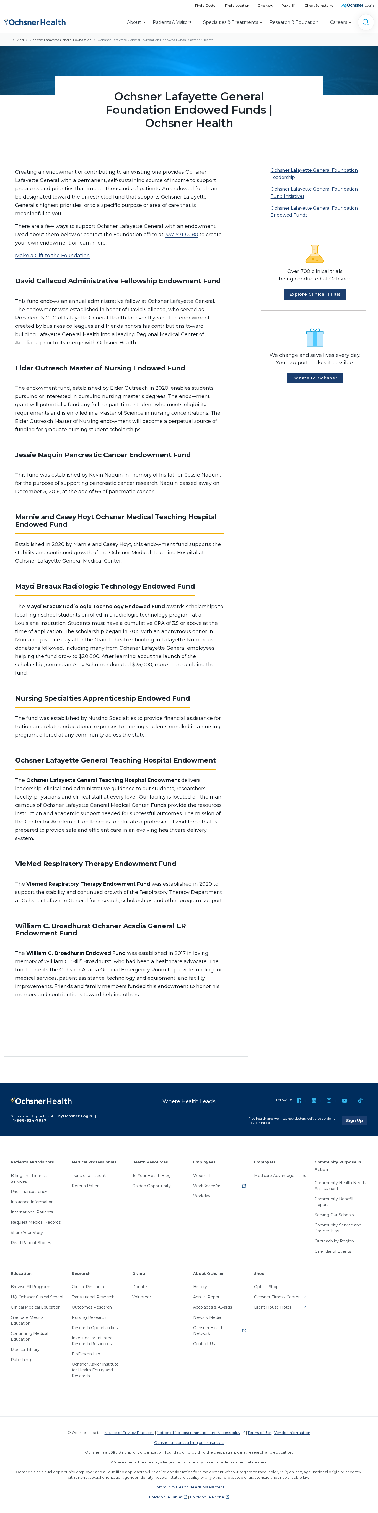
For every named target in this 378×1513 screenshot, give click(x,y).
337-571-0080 (181, 235)
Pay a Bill (288, 5)
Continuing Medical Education (29, 1336)
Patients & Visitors (172, 22)
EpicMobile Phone (207, 1497)
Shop (259, 1273)
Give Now (265, 5)
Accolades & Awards (212, 1307)
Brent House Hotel (272, 1307)
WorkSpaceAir (206, 1185)
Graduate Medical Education (28, 1320)
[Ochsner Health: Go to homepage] (35, 21)
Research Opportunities (95, 1327)
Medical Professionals (94, 1162)
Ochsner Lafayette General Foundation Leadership (314, 174)
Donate (139, 1286)
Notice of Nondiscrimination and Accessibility (198, 1432)
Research (81, 1273)
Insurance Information (32, 1201)
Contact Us (204, 1343)
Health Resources (150, 1162)
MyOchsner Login (74, 1116)
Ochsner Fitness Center (277, 1296)
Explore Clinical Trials (315, 294)
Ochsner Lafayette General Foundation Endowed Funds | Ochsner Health (155, 40)
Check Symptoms (319, 5)
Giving (18, 40)
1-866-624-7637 (29, 1120)
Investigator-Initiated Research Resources (92, 1340)
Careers (338, 22)
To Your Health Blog (151, 1175)
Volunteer (141, 1296)
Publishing (21, 1359)
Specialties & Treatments (230, 22)
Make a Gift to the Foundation (52, 256)
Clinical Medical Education (36, 1307)
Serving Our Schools (334, 1214)
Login (369, 5)
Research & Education (294, 22)
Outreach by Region (334, 1241)
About (134, 22)
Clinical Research (88, 1286)
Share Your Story (27, 1232)
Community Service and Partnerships (338, 1228)
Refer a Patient (86, 1185)
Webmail (201, 1175)
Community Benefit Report (334, 1201)
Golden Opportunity (151, 1185)
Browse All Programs (31, 1286)
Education (21, 1273)
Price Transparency (29, 1191)
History (200, 1286)
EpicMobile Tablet (166, 1497)
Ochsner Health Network (208, 1330)
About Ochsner (208, 1273)
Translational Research (93, 1296)
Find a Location (237, 5)
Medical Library (25, 1349)
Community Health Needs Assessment (340, 1185)
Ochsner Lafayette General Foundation (61, 40)
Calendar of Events (333, 1251)
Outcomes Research (92, 1307)
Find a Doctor (206, 5)
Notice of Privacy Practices (129, 1432)
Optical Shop (266, 1286)
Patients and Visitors (32, 1162)
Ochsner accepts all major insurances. (189, 1442)
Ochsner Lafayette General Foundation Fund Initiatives (314, 192)
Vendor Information (292, 1432)
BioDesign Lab (86, 1353)
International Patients (32, 1212)
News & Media (207, 1317)
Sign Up (356, 1120)
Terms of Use (259, 1432)
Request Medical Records (36, 1222)
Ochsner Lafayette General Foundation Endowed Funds (314, 212)
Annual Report (207, 1296)
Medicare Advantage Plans (280, 1175)
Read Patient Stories (31, 1242)
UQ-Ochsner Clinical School (37, 1296)
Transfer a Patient (89, 1175)
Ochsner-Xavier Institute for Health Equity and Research (95, 1370)
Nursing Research (89, 1317)
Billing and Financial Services (29, 1178)
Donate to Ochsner (314, 378)
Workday (201, 1196)
